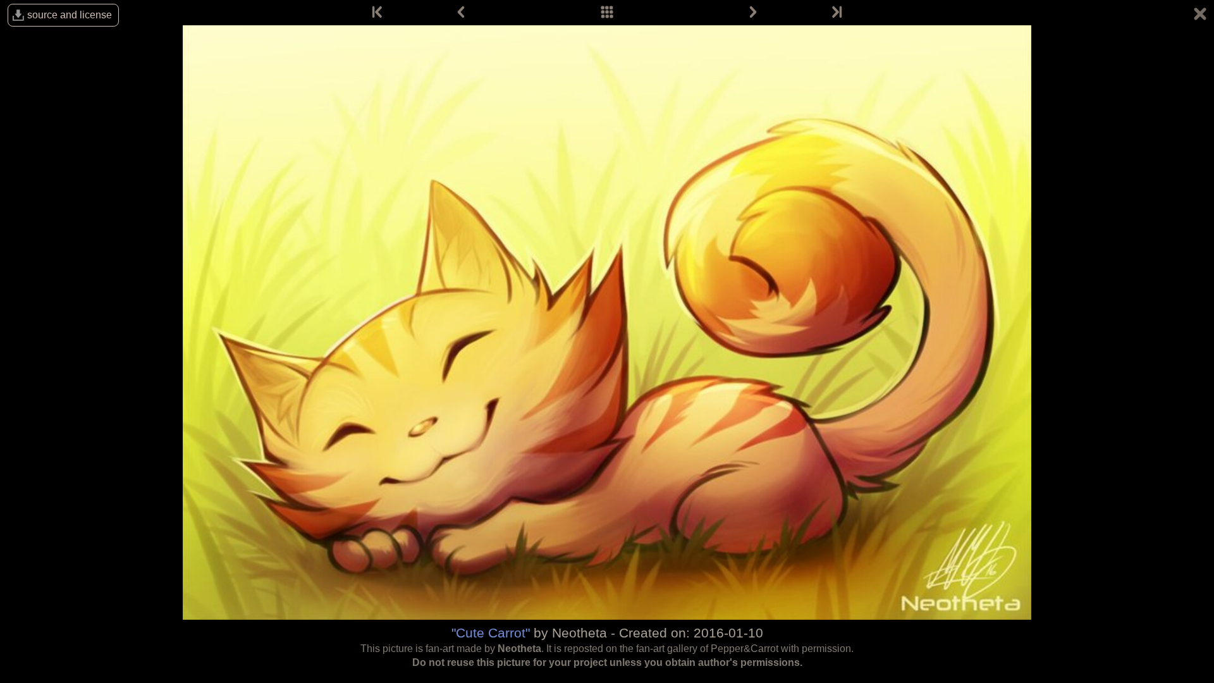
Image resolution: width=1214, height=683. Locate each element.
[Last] (836, 12)
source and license (69, 14)
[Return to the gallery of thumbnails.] (1200, 15)
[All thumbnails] (607, 12)
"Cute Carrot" (490, 632)
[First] (378, 12)
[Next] (753, 12)
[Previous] (461, 12)
